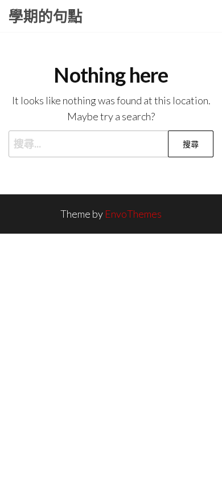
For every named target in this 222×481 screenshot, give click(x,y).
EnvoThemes (133, 213)
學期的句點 (46, 16)
